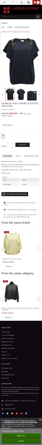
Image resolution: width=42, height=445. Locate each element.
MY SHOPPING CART (8, 375)
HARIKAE (4, 23)
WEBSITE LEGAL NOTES (9, 358)
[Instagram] (26, 413)
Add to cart (22, 144)
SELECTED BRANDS (7, 335)
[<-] (3, 249)
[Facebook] (3, 413)
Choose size (9, 266)
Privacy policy (6, 431)
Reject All (21, 436)
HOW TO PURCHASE (7, 338)
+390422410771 (9, 404)
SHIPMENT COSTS (7, 342)
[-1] (13, 147)
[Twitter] (7, 413)
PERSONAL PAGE (6, 368)
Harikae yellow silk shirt (11, 259)
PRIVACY (4, 352)
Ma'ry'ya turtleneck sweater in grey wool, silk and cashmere (20, 309)
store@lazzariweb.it (10, 408)
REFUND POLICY (6, 345)
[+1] (13, 144)
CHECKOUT (5, 378)
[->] (39, 249)
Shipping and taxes (31, 156)
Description (7, 156)
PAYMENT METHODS (8, 348)
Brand (18, 156)
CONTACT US (5, 355)
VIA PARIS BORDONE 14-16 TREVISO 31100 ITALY (20, 401)
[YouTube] (17, 413)
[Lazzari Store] (21, 10)
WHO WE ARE (5, 332)
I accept (21, 441)
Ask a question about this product (16, 194)
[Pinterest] (21, 413)
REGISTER (4, 371)
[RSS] (12, 413)
